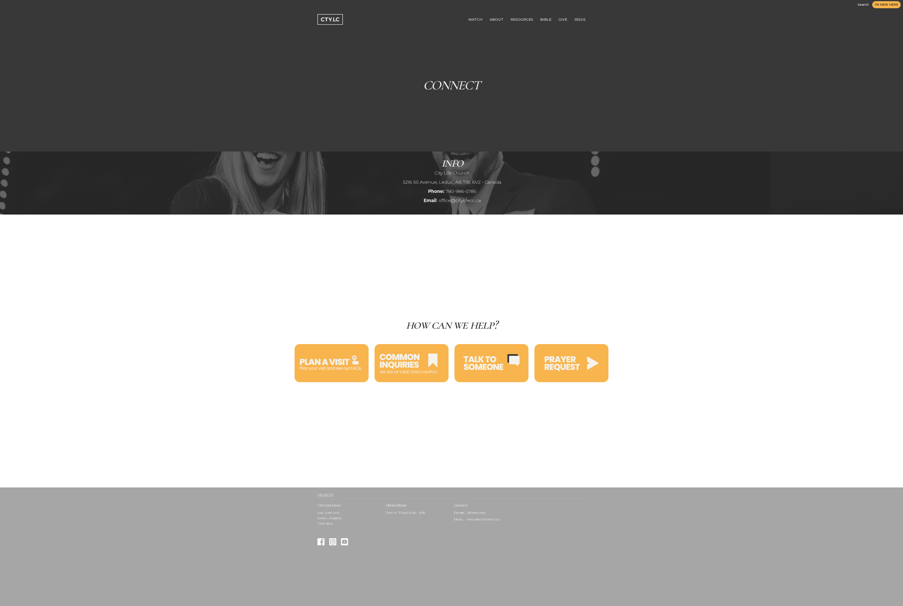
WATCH (475, 19)
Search (863, 4)
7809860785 (476, 512)
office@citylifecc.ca (483, 519)
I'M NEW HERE (886, 4)
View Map (325, 523)
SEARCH (325, 495)
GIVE (562, 19)
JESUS (580, 19)
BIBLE (545, 19)
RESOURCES (522, 19)
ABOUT (496, 19)
